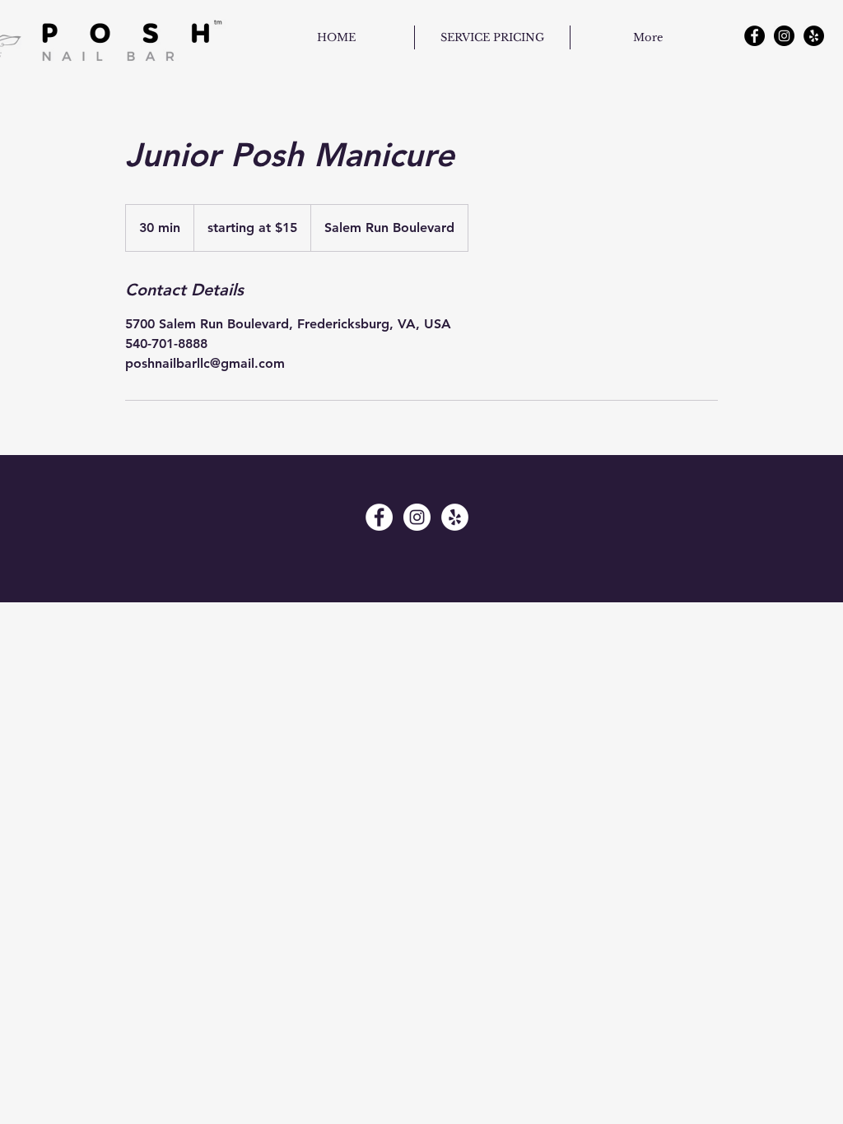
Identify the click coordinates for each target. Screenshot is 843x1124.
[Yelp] (813, 36)
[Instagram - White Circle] (417, 517)
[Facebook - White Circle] (379, 517)
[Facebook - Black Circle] (754, 36)
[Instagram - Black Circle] (784, 36)
